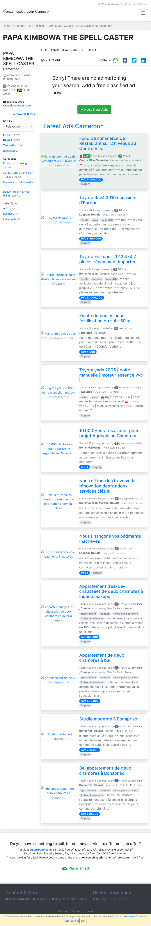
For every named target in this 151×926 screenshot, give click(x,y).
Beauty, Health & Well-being (17, 193)
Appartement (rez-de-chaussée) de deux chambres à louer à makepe (111, 591)
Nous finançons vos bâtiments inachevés (110, 539)
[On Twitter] (134, 60)
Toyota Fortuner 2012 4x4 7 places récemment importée (108, 259)
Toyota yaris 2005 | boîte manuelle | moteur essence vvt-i (111, 375)
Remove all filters (23, 113)
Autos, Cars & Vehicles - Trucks (18, 174)
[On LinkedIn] (143, 60)
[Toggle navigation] (143, 13)
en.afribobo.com (40, 849)
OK (83, 920)
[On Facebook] (125, 60)
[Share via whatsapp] (115, 60)
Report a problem (76, 899)
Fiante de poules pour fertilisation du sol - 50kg (104, 318)
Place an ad (78, 868)
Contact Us (42, 899)
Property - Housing (15, 165)
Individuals (11, 219)
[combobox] (19, 126)
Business (10, 213)
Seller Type (10, 203)
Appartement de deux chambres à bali (101, 658)
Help (145, 4)
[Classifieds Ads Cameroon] (26, 13)
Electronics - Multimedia (18, 184)
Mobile (61, 911)
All (9, 208)
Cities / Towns (12, 135)
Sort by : (8, 120)
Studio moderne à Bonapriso (108, 719)
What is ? (111, 4)
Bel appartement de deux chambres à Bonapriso (105, 770)
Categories (10, 158)
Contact (132, 4)
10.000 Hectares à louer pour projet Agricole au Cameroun (108, 433)
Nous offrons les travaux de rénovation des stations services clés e (107, 486)
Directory (122, 899)
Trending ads (103, 899)
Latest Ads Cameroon (73, 126)
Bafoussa (10, 150)
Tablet (75, 911)
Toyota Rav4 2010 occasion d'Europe (107, 200)
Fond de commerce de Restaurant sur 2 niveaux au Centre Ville (107, 143)
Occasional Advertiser (17, 105)
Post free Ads (94, 109)
